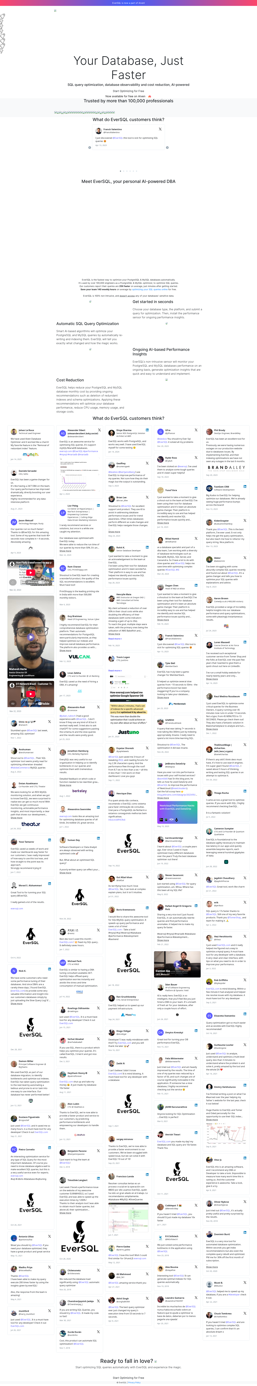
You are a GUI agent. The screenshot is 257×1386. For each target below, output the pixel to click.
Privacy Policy (134, 1382)
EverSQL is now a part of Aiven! (128, 3)
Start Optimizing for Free (128, 91)
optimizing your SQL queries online (150, 289)
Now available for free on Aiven (126, 96)
